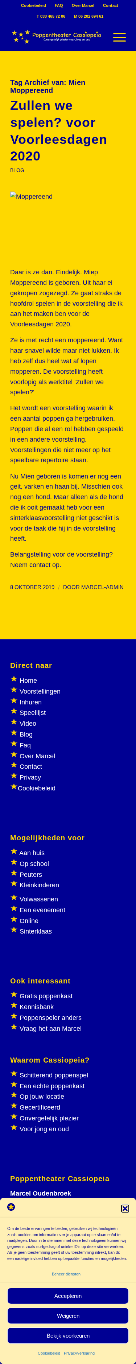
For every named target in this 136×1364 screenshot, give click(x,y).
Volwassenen (38, 899)
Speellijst (33, 712)
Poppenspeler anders (50, 1017)
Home (28, 680)
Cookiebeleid (49, 1353)
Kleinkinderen (38, 885)
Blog (26, 734)
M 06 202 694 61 (88, 16)
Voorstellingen (40, 691)
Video (28, 723)
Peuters (31, 874)
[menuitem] (33, 5)
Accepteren (68, 1296)
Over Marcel (83, 5)
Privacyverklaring (79, 1353)
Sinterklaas (36, 931)
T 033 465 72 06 (51, 16)
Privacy (30, 777)
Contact (110, 5)
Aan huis (32, 853)
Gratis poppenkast (46, 996)
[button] (125, 1208)
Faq (25, 745)
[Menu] (116, 36)
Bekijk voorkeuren (68, 1336)
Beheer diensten (66, 1274)
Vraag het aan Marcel (51, 1028)
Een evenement (42, 910)
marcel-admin (102, 587)
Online (29, 921)
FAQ (59, 5)
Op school (34, 863)
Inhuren (31, 702)
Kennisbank (37, 1007)
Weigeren (68, 1316)
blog (17, 170)
